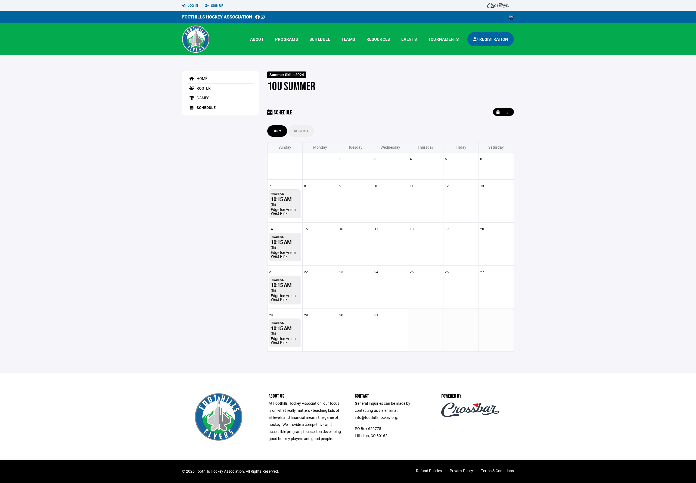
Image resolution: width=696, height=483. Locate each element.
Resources (378, 39)
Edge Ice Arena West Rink (283, 211)
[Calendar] (498, 112)
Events (409, 39)
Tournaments (443, 39)
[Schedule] (508, 112)
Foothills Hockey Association (217, 17)
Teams (348, 39)
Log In (192, 5)
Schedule (319, 39)
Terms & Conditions (497, 470)
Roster (203, 88)
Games (202, 97)
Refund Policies (429, 470)
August (301, 130)
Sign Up (216, 5)
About (257, 39)
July (277, 130)
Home (201, 78)
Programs (286, 39)
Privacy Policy (461, 470)
